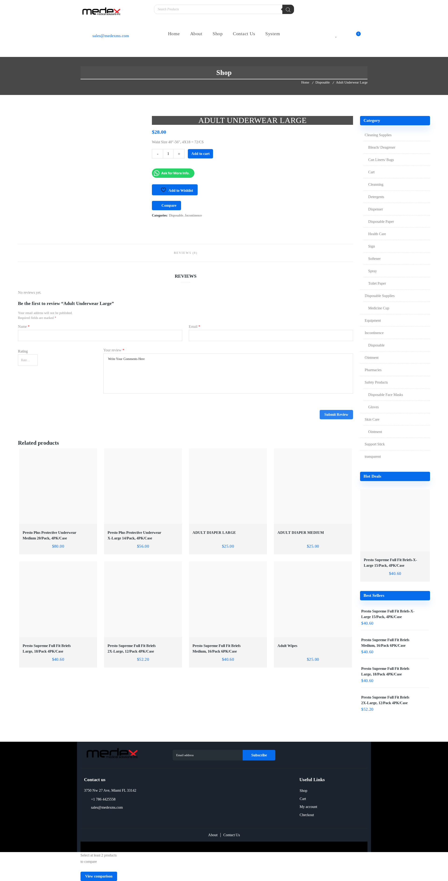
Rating (23, 351)
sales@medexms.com (107, 807)
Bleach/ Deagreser (381, 147)
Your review (113, 350)
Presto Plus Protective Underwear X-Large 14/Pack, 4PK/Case (134, 535)
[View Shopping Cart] (354, 36)
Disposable (322, 82)
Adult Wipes (287, 646)
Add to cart (200, 154)
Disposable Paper (381, 222)
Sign (371, 246)
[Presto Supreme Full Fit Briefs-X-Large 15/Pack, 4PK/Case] (395, 520)
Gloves (373, 407)
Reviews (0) (185, 253)
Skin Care (372, 419)
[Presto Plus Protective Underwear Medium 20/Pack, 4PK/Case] (58, 486)
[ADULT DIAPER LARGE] (228, 486)
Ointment (371, 358)
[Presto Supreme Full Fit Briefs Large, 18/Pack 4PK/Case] (58, 599)
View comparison (98, 876)
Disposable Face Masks (385, 395)
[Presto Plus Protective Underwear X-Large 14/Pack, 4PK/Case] (143, 486)
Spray (372, 271)
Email (194, 327)
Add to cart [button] (77, 521)
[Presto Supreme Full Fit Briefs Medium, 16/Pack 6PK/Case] (228, 599)
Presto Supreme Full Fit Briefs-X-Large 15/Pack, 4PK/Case (390, 562)
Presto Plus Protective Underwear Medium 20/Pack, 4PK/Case (49, 535)
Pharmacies (373, 370)
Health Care (377, 234)
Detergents (376, 197)
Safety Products (376, 382)
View (38, 521)
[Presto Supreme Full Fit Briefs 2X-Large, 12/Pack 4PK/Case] (143, 599)
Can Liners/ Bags (381, 160)
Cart (371, 172)
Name (24, 327)
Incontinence (193, 215)
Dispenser (375, 209)
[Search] (288, 9)
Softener (374, 259)
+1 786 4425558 (103, 799)
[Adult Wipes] (313, 599)
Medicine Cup (378, 308)
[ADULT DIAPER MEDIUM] (313, 486)
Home (305, 82)
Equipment (373, 320)
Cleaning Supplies (378, 135)
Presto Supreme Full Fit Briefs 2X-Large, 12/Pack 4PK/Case (132, 648)
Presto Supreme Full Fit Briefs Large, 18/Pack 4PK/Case (47, 648)
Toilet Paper (377, 283)
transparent (373, 456)
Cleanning (375, 184)
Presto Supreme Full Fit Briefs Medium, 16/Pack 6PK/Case (216, 648)
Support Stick (375, 444)
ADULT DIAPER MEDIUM (300, 533)
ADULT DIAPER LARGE (214, 533)
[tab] (185, 253)
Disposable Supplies (380, 296)
